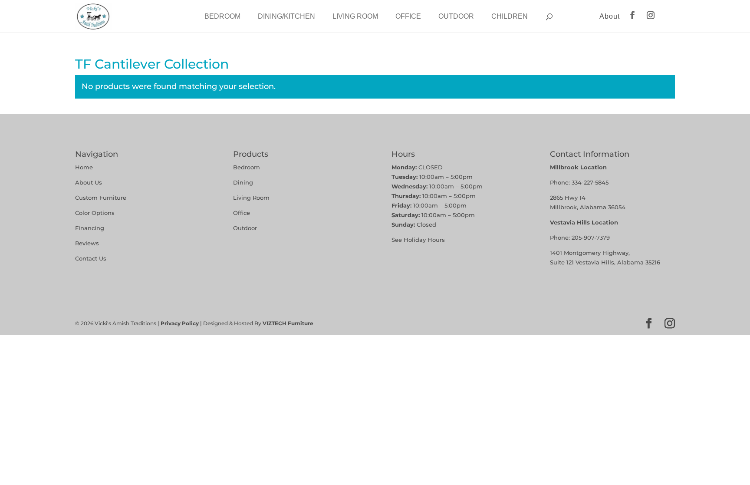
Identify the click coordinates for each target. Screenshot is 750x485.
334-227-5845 (590, 182)
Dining (244, 182)
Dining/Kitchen (286, 16)
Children (509, 16)
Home (84, 167)
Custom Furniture (100, 197)
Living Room (355, 16)
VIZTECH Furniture (288, 323)
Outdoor (456, 16)
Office (408, 16)
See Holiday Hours (418, 239)
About (609, 16)
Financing (89, 227)
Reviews (87, 243)
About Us (88, 182)
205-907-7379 (591, 237)
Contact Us (90, 258)
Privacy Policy (180, 323)
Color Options (95, 212)
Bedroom (222, 16)
